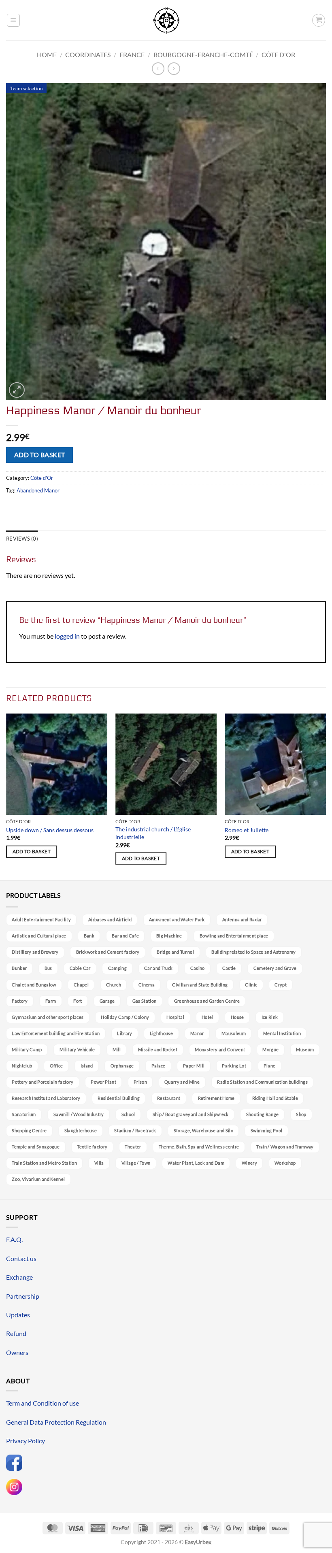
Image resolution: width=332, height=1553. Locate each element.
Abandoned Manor (38, 490)
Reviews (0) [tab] (22, 538)
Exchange (19, 1277)
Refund (16, 1333)
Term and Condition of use (42, 1403)
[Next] (325, 796)
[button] (13, 20)
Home (47, 54)
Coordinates (88, 54)
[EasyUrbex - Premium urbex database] (166, 20)
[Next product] (158, 68)
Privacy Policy (25, 1440)
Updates (18, 1315)
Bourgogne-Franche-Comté (203, 54)
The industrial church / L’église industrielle (153, 833)
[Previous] (6, 796)
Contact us (21, 1258)
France (132, 54)
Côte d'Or (278, 54)
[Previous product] (174, 68)
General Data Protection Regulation (56, 1422)
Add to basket (39, 454)
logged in (67, 636)
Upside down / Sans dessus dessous (50, 830)
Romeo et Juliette (246, 830)
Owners (17, 1352)
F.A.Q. (14, 1239)
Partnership (22, 1296)
